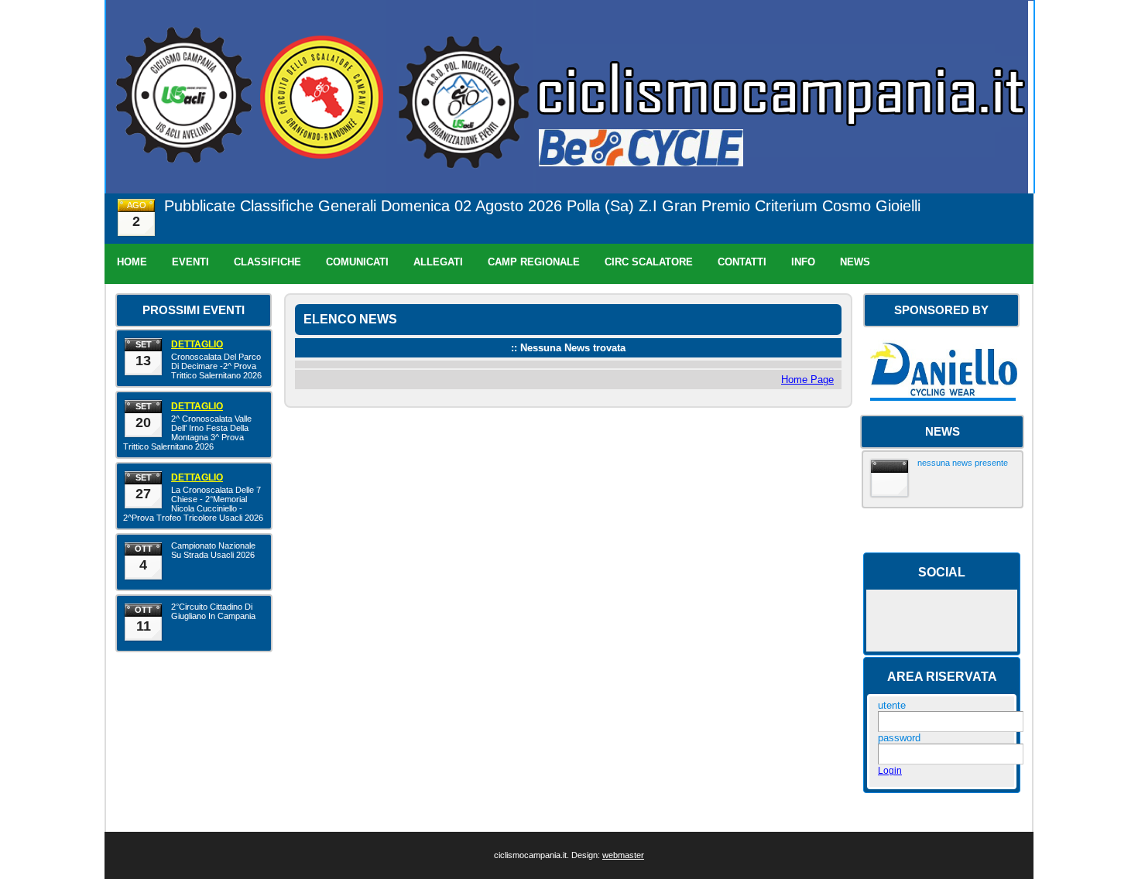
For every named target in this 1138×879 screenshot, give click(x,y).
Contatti (742, 262)
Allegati (438, 262)
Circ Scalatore (649, 262)
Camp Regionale (534, 262)
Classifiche (267, 262)
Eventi (190, 262)
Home (132, 262)
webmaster (623, 855)
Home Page (807, 379)
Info (803, 262)
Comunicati (357, 262)
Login (890, 770)
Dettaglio (197, 344)
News (855, 262)
